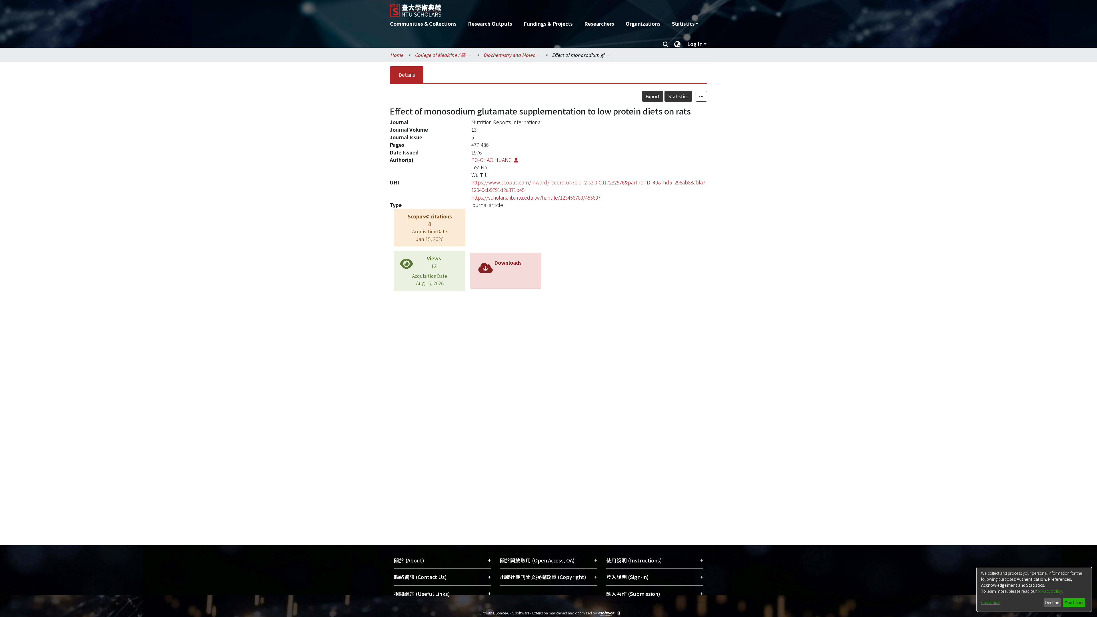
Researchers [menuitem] (599, 23)
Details (407, 74)
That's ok (1074, 602)
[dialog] (1034, 589)
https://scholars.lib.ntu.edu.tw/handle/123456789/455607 (535, 197)
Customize (990, 602)
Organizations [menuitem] (643, 23)
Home (396, 54)
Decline (1052, 602)
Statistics (678, 96)
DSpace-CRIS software (511, 613)
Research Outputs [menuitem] (490, 23)
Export (653, 96)
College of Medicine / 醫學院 (443, 54)
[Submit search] (665, 44)
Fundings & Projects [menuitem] (548, 23)
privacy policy (1050, 591)
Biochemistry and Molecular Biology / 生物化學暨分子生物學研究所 (512, 54)
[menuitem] (685, 24)
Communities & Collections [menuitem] (423, 23)
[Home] (518, 8)
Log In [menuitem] (694, 43)
